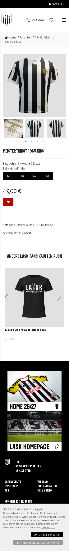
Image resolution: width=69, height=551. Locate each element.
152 (34, 176)
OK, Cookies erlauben (47, 534)
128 (9, 176)
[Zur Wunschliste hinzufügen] (8, 202)
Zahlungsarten (47, 486)
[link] (12, 37)
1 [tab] (26, 141)
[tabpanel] (34, 128)
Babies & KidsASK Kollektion (35, 224)
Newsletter (23, 470)
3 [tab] (37, 141)
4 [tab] (43, 141)
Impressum (11, 486)
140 (21, 176)
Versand (42, 482)
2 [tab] (32, 141)
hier (48, 523)
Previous (5, 128)
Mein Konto (44, 490)
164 (47, 176)
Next (64, 128)
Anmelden (58, 3)
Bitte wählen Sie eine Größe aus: (22, 163)
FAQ (18, 462)
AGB (7, 490)
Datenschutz (13, 482)
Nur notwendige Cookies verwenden (38, 542)
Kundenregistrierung (18, 501)
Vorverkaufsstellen (28, 466)
